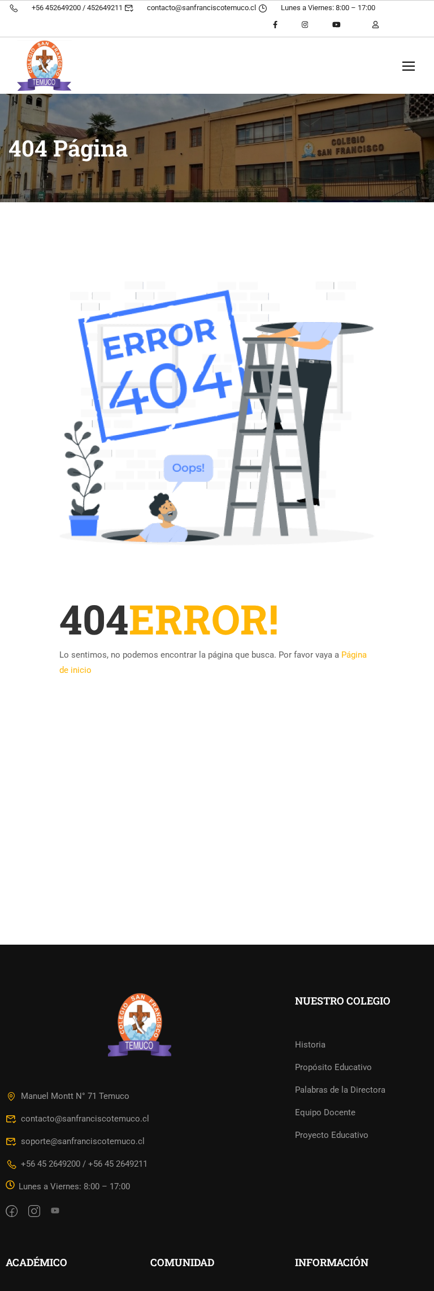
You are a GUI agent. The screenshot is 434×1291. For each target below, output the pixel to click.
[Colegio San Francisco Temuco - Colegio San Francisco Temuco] (60, 65)
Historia (310, 1045)
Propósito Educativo (333, 1067)
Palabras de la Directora (340, 1090)
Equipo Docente (325, 1112)
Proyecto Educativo (331, 1135)
